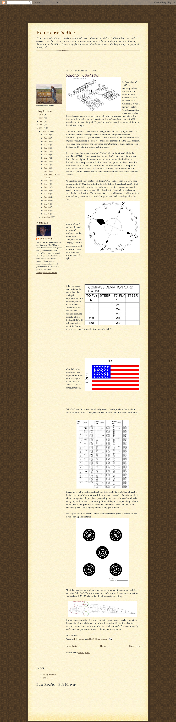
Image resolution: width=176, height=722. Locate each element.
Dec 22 (47, 151)
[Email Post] (110, 639)
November (46, 217)
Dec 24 (47, 144)
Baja (45, 677)
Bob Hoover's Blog (55, 32)
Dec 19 (47, 158)
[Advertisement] (88, 13)
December (46, 131)
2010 (41, 114)
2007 (41, 124)
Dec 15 (47, 171)
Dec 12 (47, 187)
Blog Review (49, 674)
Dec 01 (47, 213)
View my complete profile (46, 272)
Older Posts (134, 645)
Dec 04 (47, 203)
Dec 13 (47, 183)
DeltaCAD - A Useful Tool (82, 75)
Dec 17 (47, 164)
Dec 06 (47, 197)
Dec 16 (47, 168)
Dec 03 (47, 207)
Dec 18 (47, 161)
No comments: (101, 639)
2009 (41, 118)
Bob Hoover (46, 239)
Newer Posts (71, 645)
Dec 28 (47, 138)
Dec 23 (47, 148)
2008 (41, 121)
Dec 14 (47, 180)
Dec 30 (47, 134)
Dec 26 (47, 141)
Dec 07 (47, 193)
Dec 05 (47, 200)
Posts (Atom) (84, 652)
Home (103, 645)
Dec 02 (47, 210)
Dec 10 (47, 190)
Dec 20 (47, 154)
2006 (41, 128)
